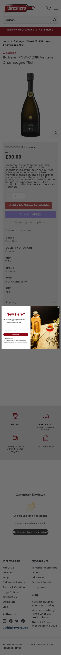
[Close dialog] (58, 307)
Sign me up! (15, 334)
